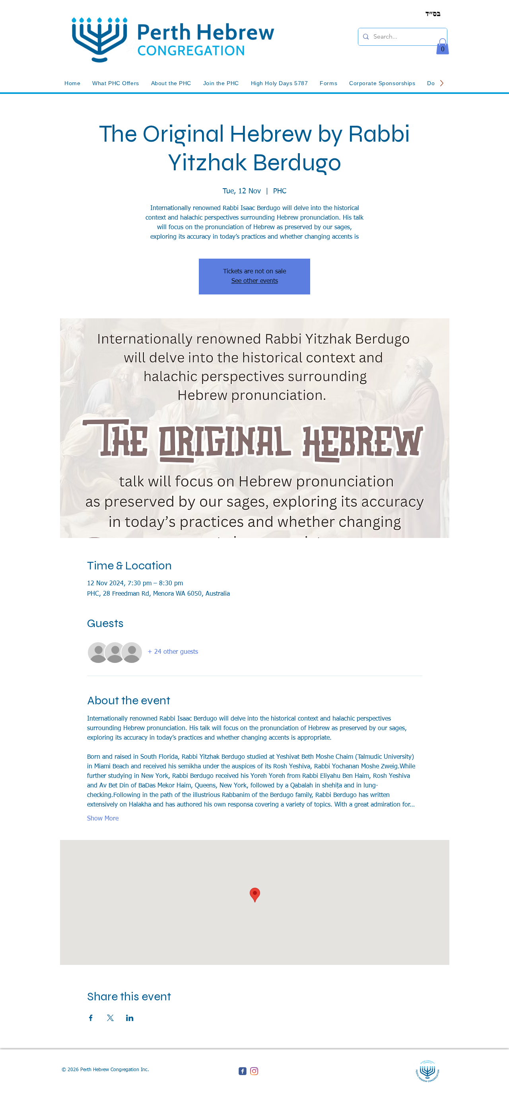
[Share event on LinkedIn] (130, 1018)
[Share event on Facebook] (91, 1018)
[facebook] (243, 1071)
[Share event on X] (110, 1018)
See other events (254, 281)
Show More (103, 819)
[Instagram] (254, 1071)
